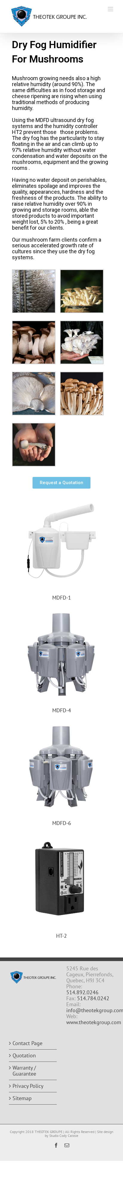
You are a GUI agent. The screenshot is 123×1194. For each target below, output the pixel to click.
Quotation (24, 1056)
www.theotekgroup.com (93, 1022)
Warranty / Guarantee (24, 1071)
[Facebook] (56, 1145)
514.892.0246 (82, 992)
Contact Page (27, 1043)
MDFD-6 (61, 823)
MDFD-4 (61, 710)
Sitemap (22, 1098)
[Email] (66, 1145)
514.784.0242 (93, 998)
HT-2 (61, 935)
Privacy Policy (28, 1086)
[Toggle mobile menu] (111, 9)
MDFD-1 (61, 597)
